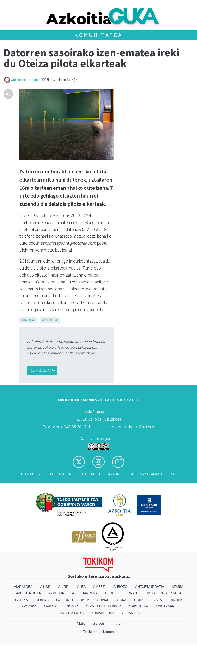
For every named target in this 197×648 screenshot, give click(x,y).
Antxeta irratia (149, 587)
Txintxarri (166, 606)
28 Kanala (131, 613)
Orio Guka (138, 606)
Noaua (72, 606)
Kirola (28, 320)
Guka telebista (148, 600)
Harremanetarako (145, 474)
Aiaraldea (23, 587)
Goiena (42, 600)
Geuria (21, 600)
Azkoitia (49, 320)
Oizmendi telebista (103, 606)
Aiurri (63, 587)
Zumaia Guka (102, 613)
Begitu (111, 593)
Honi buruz (31, 474)
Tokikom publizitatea (98, 632)
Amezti (99, 587)
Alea (81, 587)
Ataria (177, 587)
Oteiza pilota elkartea (25, 80)
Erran (131, 593)
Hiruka (176, 600)
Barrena (90, 593)
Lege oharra (60, 474)
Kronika (28, 606)
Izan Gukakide (42, 370)
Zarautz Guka (71, 613)
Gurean (98, 623)
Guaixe (103, 600)
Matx (81, 623)
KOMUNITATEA (98, 35)
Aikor (45, 587)
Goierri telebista (72, 600)
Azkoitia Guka (61, 593)
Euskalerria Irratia (163, 593)
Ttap (117, 623)
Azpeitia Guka (28, 593)
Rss (173, 474)
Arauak (114, 474)
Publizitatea (89, 474)
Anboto (120, 587)
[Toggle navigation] (6, 16)
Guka (121, 600)
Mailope (51, 606)
